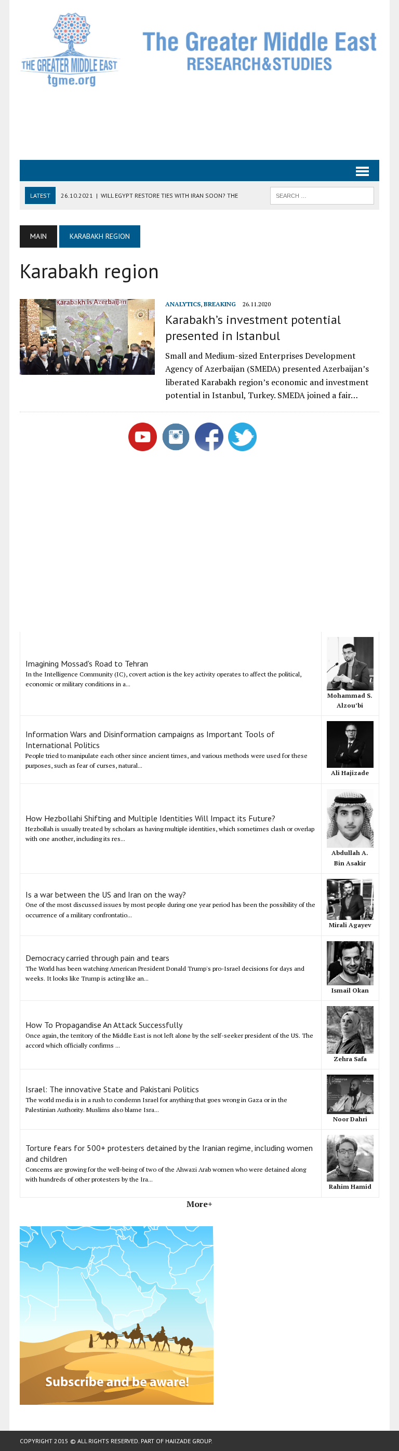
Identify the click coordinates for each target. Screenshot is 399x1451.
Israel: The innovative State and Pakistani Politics (112, 1089)
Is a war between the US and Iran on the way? (105, 894)
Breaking (220, 304)
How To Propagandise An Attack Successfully (103, 1025)
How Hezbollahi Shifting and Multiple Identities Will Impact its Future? (150, 818)
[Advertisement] (209, 122)
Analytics (183, 304)
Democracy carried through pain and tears (97, 958)
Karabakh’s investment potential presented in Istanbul (253, 327)
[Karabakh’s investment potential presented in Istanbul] (87, 368)
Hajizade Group (188, 1441)
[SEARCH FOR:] (322, 194)
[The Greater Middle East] (199, 49)
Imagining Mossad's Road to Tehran (86, 663)
